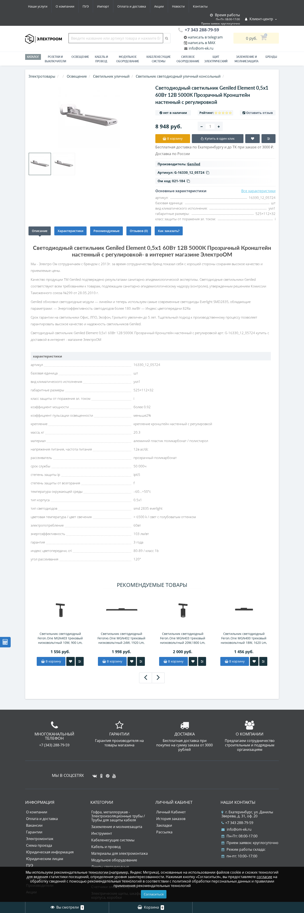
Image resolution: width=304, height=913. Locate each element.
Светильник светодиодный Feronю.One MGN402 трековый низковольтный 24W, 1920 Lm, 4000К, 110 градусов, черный (121, 638)
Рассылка (164, 832)
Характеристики (70, 231)
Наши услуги (37, 6)
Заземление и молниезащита (116, 826)
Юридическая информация (50, 852)
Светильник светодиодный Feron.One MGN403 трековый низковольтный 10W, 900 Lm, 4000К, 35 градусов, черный (60, 638)
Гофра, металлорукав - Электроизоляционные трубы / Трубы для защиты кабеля (118, 816)
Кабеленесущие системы (158, 59)
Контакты (200, 6)
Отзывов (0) (139, 231)
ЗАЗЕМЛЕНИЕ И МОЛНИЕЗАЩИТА (246, 59)
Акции (159, 6)
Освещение (80, 57)
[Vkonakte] (93, 774)
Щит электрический (215, 59)
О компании (65, 6)
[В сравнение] (80, 661)
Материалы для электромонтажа (119, 853)
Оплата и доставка (131, 6)
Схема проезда (39, 845)
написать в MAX (201, 42)
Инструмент (101, 833)
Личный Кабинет (171, 812)
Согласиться (154, 894)
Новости (178, 6)
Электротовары (41, 76)
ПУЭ (86, 6)
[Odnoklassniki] (100, 774)
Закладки (164, 825)
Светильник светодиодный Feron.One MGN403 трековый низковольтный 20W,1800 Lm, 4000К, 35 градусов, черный (182, 638)
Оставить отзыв (259, 113)
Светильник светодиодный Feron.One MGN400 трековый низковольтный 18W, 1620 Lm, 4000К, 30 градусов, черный (244, 638)
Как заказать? (168, 231)
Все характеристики (258, 191)
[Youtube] (113, 774)
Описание (39, 231)
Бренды (271, 57)
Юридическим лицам (44, 858)
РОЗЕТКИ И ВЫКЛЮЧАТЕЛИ (55, 59)
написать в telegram (205, 37)
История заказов (170, 818)
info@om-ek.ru (200, 48)
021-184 (178, 181)
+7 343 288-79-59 (239, 822)
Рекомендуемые (106, 231)
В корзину (53, 661)
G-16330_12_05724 (189, 172)
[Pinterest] (106, 774)
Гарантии (34, 832)
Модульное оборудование (127, 59)
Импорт (103, 6)
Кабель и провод (101, 59)
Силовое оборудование (187, 59)
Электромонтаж (39, 838)
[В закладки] (70, 661)
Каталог (33, 57)
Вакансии (34, 825)
